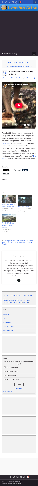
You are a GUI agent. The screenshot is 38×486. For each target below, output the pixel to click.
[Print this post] (34, 78)
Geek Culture (19, 78)
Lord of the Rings (7, 242)
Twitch (25, 302)
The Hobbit (22, 242)
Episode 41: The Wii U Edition (20, 62)
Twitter (5, 300)
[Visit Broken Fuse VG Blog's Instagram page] (9, 1)
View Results (19, 388)
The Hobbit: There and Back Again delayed (8, 225)
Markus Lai (6, 78)
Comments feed (8, 326)
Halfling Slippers (9, 241)
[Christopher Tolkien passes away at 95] (9, 199)
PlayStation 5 (11, 375)
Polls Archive (7, 391)
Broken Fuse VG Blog (9, 54)
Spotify (12, 302)
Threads (6, 302)
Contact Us (7, 295)
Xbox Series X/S (12, 367)
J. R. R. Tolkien (20, 241)
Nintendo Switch (12, 371)
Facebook (12, 300)
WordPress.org (8, 330)
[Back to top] (33, 481)
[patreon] (20, 1)
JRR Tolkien (29, 241)
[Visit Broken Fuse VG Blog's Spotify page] (13, 1)
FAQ (20, 295)
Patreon (19, 300)
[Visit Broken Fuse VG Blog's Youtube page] (16, 1)
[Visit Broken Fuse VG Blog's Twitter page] (5, 1)
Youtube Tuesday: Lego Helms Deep (18, 66)
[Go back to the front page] (19, 7)
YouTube (19, 302)
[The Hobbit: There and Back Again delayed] (9, 218)
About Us (15, 295)
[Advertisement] (19, 31)
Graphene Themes (16, 483)
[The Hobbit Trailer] (25, 200)
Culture (13, 78)
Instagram (26, 300)
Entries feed (7, 322)
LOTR (16, 242)
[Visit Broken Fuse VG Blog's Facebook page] (2, 1)
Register (6, 314)
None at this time (13, 380)
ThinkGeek (6, 143)
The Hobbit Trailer (24, 207)
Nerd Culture (27, 78)
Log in (5, 318)
